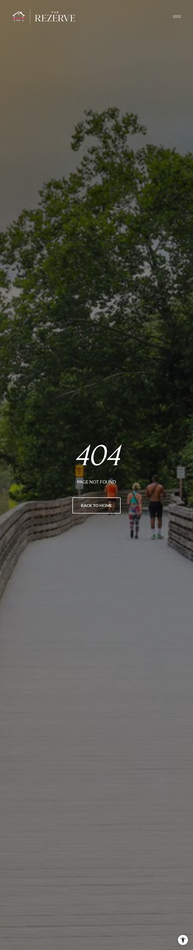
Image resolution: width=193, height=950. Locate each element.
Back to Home (96, 505)
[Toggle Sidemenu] (176, 16)
